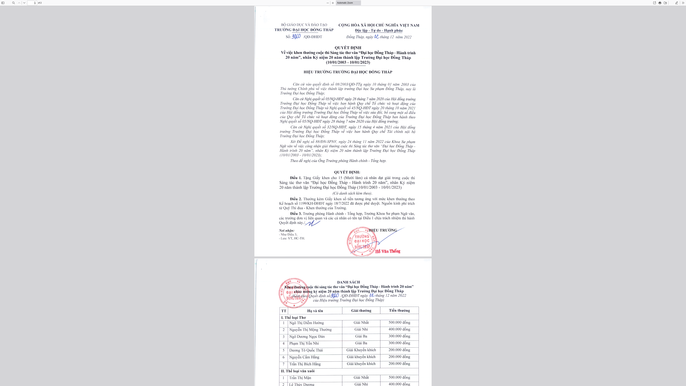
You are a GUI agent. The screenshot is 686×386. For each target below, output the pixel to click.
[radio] (671, 2)
